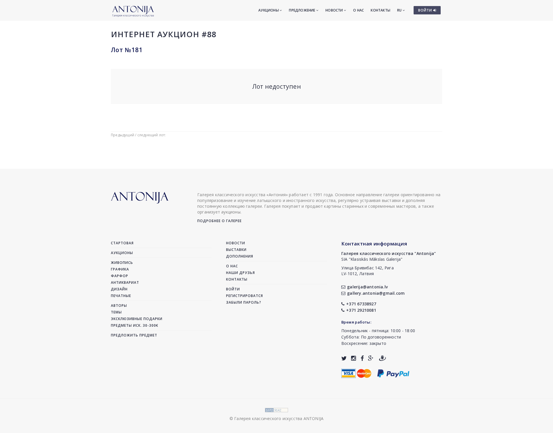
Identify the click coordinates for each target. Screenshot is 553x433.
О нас (358, 10)
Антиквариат (125, 282)
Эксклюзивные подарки (136, 318)
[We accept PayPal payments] (393, 372)
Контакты (380, 10)
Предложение (302, 10)
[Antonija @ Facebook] (362, 358)
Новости (334, 10)
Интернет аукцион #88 (163, 34)
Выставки (236, 249)
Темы (116, 312)
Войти (233, 289)
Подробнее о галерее (219, 220)
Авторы (119, 305)
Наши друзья (240, 272)
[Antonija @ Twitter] (344, 358)
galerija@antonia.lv (367, 287)
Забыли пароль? (243, 302)
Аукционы (269, 10)
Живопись (122, 262)
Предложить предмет (134, 335)
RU (400, 10)
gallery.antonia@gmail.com (376, 293)
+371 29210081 (361, 310)
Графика (120, 269)
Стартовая (122, 243)
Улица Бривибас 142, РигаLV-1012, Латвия (367, 270)
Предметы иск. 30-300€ (134, 325)
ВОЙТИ (425, 10)
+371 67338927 (361, 304)
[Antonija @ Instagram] (353, 358)
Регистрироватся (244, 295)
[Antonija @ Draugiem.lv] (382, 358)
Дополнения (239, 256)
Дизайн (119, 289)
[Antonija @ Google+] (371, 358)
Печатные (121, 295)
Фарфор (119, 275)
